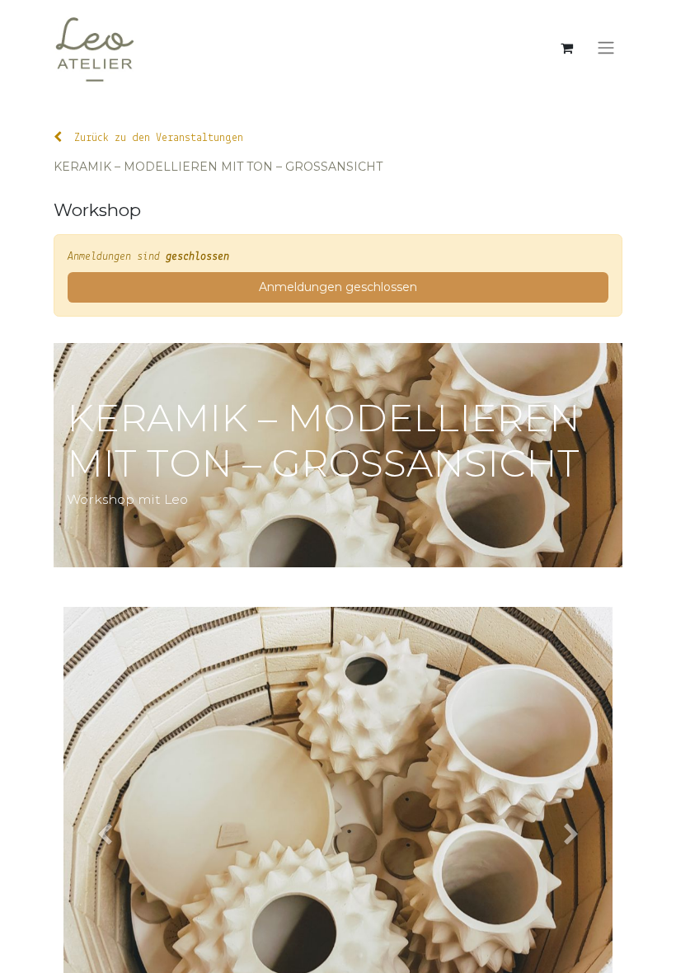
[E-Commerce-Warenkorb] (566, 47)
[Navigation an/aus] (605, 48)
